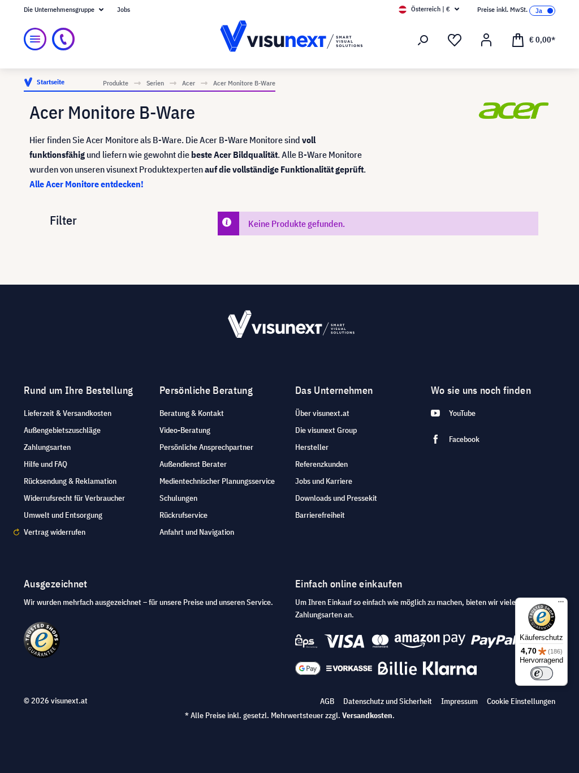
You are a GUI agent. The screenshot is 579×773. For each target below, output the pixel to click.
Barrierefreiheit (320, 515)
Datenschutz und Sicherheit (387, 701)
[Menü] (35, 39)
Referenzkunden (321, 464)
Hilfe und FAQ (45, 464)
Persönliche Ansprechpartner (206, 447)
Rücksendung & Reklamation (70, 481)
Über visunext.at (322, 413)
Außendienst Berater (193, 464)
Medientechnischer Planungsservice (217, 481)
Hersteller (312, 447)
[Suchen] (423, 40)
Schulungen (178, 498)
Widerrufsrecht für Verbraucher (74, 498)
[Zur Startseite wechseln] (289, 39)
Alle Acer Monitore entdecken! (86, 184)
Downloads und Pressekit (336, 498)
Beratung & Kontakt (191, 413)
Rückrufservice (183, 515)
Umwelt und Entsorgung (63, 515)
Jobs (123, 9)
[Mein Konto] (486, 40)
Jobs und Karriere (323, 481)
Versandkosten (367, 715)
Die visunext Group (326, 430)
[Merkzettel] (454, 40)
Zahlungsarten (47, 447)
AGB (327, 701)
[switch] (541, 673)
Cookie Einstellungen (521, 701)
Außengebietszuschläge (62, 430)
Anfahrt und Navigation (196, 532)
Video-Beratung (184, 430)
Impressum (459, 701)
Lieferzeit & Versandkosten (67, 413)
